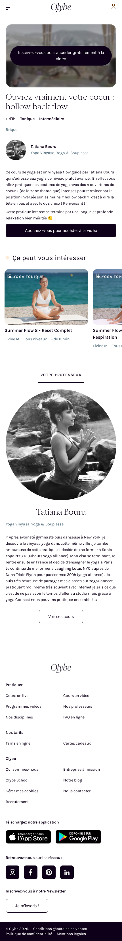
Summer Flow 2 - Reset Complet (38, 330)
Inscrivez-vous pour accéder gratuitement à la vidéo (61, 55)
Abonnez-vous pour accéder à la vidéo (61, 230)
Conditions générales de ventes (60, 929)
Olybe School (17, 780)
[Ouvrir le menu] (10, 7)
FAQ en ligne (74, 717)
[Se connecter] (113, 7)
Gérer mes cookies (22, 791)
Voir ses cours (61, 616)
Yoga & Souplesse (72, 152)
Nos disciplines (19, 717)
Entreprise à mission (81, 769)
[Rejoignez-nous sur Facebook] (30, 872)
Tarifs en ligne (18, 743)
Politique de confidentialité (29, 934)
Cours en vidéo (76, 695)
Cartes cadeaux (77, 743)
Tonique (27, 118)
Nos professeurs (77, 706)
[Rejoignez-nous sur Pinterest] (49, 872)
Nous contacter (77, 791)
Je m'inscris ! (27, 905)
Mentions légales (71, 934)
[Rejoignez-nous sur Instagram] (12, 872)
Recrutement (17, 801)
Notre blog (72, 780)
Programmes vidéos (23, 706)
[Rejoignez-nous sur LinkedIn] (67, 872)
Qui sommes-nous (22, 769)
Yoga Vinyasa (42, 152)
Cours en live (17, 695)
